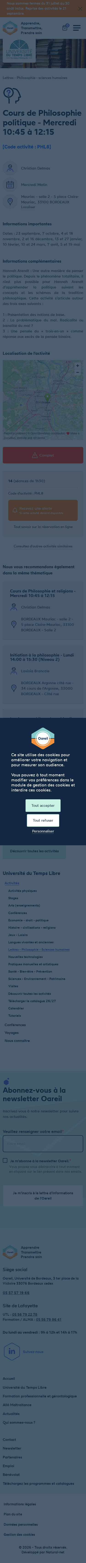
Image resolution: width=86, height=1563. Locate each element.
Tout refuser (43, 820)
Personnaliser (43, 831)
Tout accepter (43, 805)
